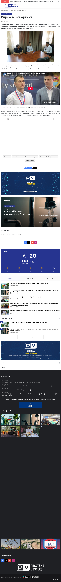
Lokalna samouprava (11, 10)
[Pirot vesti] (12, 5)
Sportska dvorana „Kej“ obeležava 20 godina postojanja (17, 213)
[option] (30, 212)
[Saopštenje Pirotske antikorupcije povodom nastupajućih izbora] (50, 544)
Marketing (45, 577)
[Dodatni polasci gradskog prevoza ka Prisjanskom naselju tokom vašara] (10, 544)
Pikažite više (30, 337)
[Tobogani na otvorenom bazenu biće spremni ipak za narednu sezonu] (5, 286)
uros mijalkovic (45, 157)
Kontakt (58, 577)
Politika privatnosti (52, 577)
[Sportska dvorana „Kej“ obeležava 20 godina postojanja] (5, 299)
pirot (35, 157)
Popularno (30, 278)
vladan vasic (30, 160)
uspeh (55, 157)
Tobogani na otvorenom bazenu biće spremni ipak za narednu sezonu (29, 283)
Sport (6, 206)
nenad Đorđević (25, 157)
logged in (9, 234)
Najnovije (10, 278)
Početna (4, 10)
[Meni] (2, 6)
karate (16, 157)
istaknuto (7, 157)
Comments (50, 278)
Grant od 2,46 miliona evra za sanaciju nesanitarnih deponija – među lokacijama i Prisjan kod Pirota (32, 1)
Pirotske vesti (8, 577)
